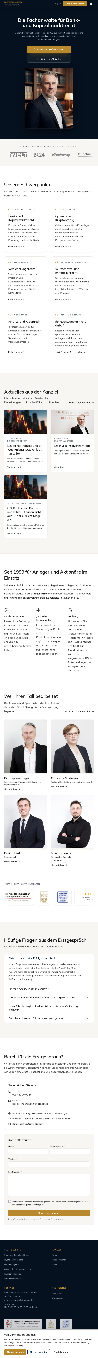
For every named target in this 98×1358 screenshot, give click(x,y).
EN (60, 3)
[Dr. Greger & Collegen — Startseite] (13, 4)
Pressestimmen (59, 1260)
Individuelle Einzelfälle (13, 1278)
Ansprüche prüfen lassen (49, 49)
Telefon (12, 1159)
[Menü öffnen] (91, 3)
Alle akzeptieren (15, 1352)
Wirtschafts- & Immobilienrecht (18, 1269)
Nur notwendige (38, 1352)
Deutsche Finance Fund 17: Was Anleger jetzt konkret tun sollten (24, 449)
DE (55, 3)
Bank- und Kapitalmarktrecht (21, 218)
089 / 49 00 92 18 (50, 58)
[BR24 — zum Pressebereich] (33, 154)
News (54, 1264)
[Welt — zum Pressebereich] (12, 154)
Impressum (57, 1293)
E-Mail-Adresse (57, 1146)
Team (54, 1255)
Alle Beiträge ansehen (79, 402)
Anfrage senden (50, 1213)
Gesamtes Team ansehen (77, 711)
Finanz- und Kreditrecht (24, 321)
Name (11, 1146)
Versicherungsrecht (21, 269)
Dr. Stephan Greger (16, 778)
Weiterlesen (13, 467)
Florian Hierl (12, 853)
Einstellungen (61, 1352)
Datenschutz (57, 1298)
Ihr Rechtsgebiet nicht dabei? (70, 323)
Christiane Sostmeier (64, 778)
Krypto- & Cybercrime (13, 1260)
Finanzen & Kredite (12, 1274)
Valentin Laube (61, 853)
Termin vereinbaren (74, 3)
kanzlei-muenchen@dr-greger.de (30, 1103)
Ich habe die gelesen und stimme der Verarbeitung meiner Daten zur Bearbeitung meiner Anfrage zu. (51, 1203)
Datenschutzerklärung (33, 1201)
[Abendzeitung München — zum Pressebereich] (55, 154)
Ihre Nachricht (15, 1172)
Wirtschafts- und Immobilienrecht (67, 271)
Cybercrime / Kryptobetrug (64, 218)
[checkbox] (9, 1201)
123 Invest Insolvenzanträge (72, 446)
